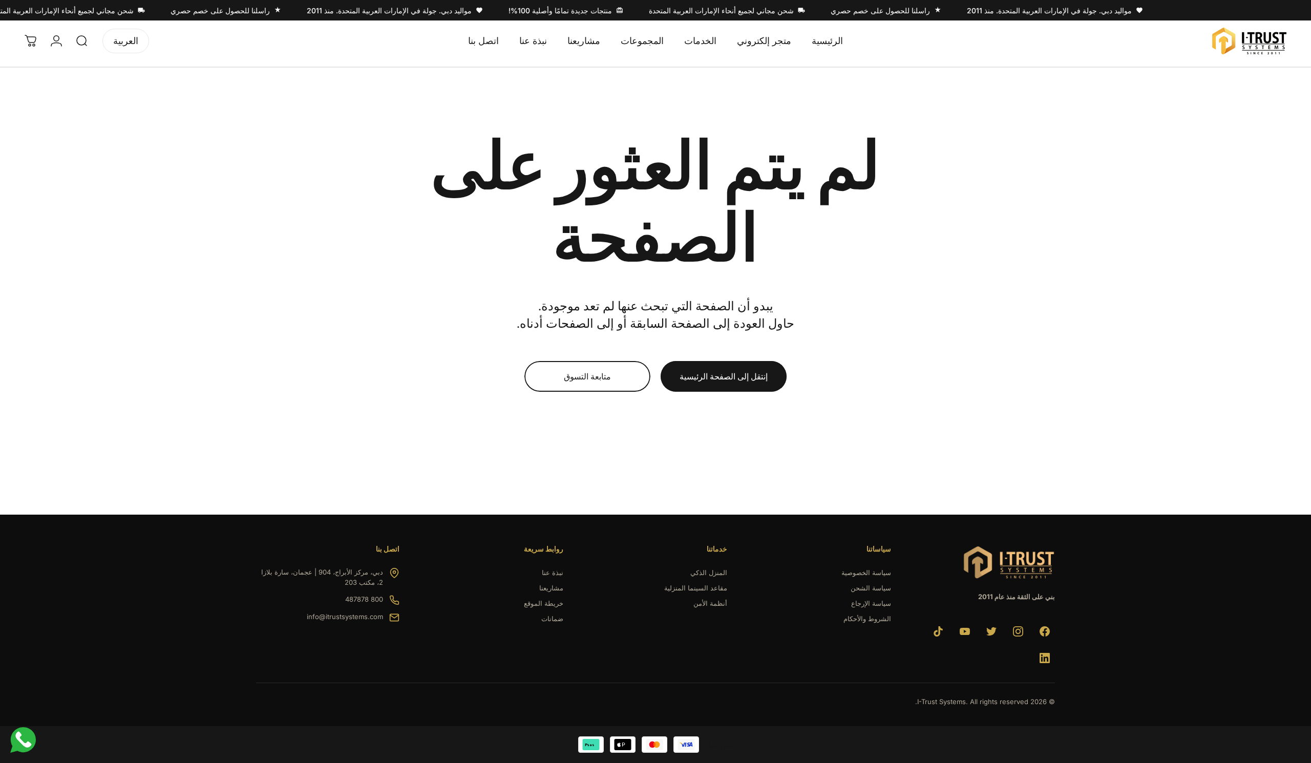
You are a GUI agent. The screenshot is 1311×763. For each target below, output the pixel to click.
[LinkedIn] (1044, 658)
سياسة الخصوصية (866, 572)
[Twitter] (991, 631)
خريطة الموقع (543, 603)
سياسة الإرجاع (871, 603)
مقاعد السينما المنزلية (695, 588)
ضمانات (552, 618)
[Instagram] (1018, 631)
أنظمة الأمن (710, 603)
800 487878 (364, 599)
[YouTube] (965, 631)
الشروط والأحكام (867, 618)
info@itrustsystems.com (345, 616)
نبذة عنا (552, 572)
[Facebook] (1044, 631)
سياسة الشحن (871, 588)
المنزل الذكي (708, 572)
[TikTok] (938, 631)
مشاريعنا (551, 588)
